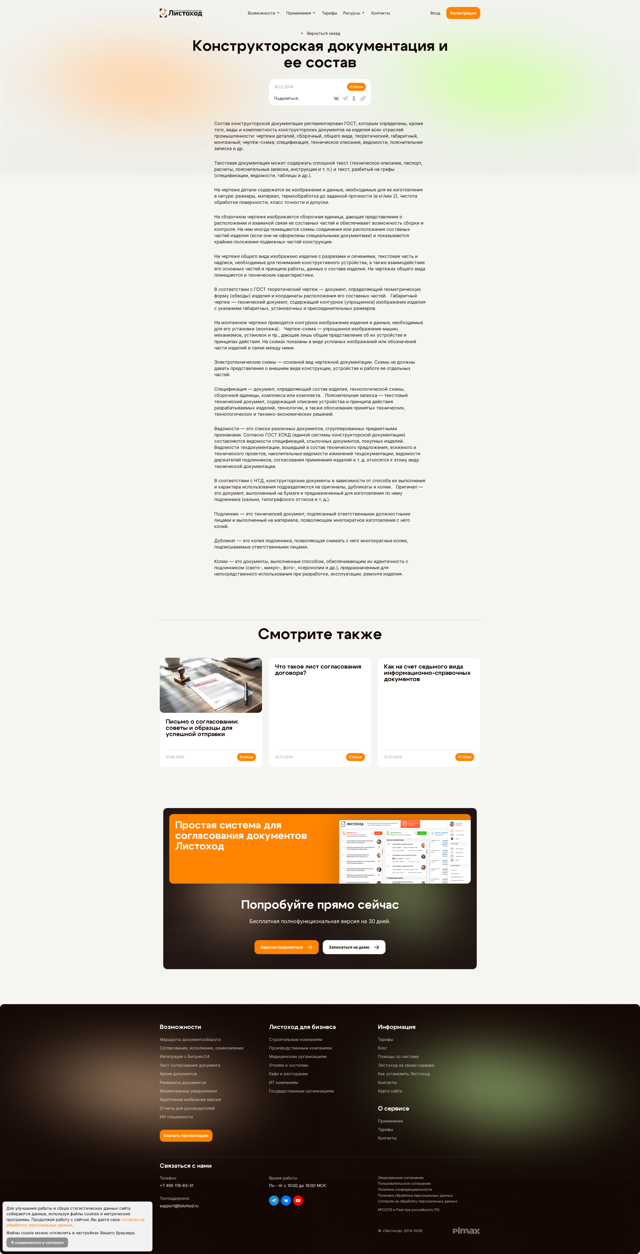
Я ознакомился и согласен (37, 1242)
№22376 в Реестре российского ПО (409, 1209)
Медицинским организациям (297, 1056)
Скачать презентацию (186, 1135)
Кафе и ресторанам (288, 1073)
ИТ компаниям (283, 1082)
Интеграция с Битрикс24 (185, 1056)
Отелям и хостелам (288, 1065)
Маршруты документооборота (190, 1039)
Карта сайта (390, 1090)
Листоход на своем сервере (406, 1065)
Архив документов (178, 1073)
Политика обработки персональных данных (415, 1195)
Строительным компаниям (295, 1039)
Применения (390, 1120)
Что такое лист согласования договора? (318, 670)
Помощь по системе (398, 1056)
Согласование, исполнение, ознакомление (202, 1047)
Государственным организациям (301, 1090)
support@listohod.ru (179, 1205)
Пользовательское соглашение (404, 1183)
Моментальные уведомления (188, 1090)
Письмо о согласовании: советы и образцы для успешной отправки (202, 728)
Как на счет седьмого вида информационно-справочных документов (427, 673)
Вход (435, 13)
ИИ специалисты (176, 1116)
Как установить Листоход (404, 1073)
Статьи (356, 87)
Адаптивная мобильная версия (190, 1099)
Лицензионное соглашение (401, 1177)
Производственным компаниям (300, 1047)
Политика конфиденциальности (405, 1189)
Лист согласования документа (190, 1065)
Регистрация (463, 13)
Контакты (387, 1082)
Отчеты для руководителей (187, 1108)
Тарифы (385, 1039)
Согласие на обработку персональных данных (418, 1201)
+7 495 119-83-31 (177, 1185)
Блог (382, 1047)
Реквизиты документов (183, 1082)
